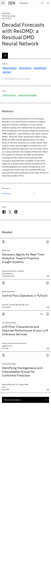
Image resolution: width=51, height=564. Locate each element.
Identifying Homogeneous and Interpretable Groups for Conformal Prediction (22, 371)
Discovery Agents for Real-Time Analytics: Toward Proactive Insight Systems (23, 258)
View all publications (12, 400)
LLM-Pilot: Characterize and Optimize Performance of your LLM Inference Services (25, 330)
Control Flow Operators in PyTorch (25, 295)
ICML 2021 (6, 13)
